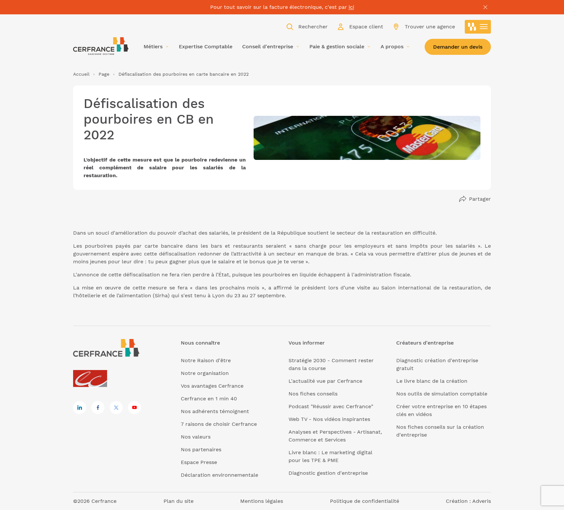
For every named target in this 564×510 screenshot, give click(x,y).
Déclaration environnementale (219, 475)
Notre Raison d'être (206, 360)
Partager (480, 199)
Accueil (81, 74)
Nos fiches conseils (313, 394)
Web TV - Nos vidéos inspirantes (329, 419)
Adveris (481, 501)
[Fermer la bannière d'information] (485, 7)
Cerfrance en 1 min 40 (209, 398)
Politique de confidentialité (364, 501)
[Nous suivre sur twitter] (116, 407)
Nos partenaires (201, 449)
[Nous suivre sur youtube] (134, 407)
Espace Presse (199, 462)
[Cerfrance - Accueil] (101, 46)
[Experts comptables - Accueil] (92, 379)
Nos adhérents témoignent (215, 411)
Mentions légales (261, 501)
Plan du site (179, 501)
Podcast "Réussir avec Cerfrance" (331, 406)
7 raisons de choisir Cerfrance (219, 424)
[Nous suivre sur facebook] (97, 407)
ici (351, 7)
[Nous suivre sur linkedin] (79, 407)
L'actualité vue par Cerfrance (325, 381)
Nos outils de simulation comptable (441, 394)
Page (104, 74)
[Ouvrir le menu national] (478, 27)
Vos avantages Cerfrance (212, 386)
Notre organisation (205, 373)
